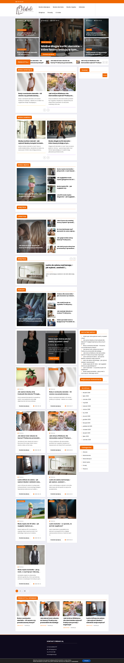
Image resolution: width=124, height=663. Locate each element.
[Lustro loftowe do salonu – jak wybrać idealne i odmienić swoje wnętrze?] (30, 465)
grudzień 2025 (87, 419)
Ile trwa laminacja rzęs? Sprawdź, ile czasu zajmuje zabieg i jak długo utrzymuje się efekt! (66, 230)
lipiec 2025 (86, 436)
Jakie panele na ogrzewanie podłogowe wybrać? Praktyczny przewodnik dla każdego (96, 53)
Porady (50, 13)
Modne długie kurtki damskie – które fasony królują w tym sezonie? (60, 142)
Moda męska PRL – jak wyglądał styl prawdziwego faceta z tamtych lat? (64, 187)
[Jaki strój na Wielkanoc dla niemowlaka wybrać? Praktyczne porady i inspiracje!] (62, 421)
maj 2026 (85, 403)
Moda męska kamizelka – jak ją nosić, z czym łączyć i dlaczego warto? (66, 170)
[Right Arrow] (106, 62)
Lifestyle (82, 7)
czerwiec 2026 (87, 399)
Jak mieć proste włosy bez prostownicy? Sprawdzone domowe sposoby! (66, 248)
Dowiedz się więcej (48, 54)
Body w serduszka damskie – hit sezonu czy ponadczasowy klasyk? (27, 53)
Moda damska (58, 7)
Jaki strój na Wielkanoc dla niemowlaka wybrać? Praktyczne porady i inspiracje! (64, 62)
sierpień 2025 (86, 433)
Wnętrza (42, 13)
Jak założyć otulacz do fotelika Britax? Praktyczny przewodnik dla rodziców (30, 320)
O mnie (58, 13)
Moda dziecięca (44, 7)
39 (24, 591)
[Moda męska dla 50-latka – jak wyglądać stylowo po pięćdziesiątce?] (30, 509)
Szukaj (85, 70)
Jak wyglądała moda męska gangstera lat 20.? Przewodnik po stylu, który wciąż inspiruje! (66, 179)
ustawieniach (75, 661)
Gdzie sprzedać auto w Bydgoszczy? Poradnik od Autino (65, 321)
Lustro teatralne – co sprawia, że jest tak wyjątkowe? (60, 266)
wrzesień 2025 (87, 429)
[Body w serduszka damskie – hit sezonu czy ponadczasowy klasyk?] (62, 377)
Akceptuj (86, 660)
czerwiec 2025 (87, 439)
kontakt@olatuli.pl (51, 654)
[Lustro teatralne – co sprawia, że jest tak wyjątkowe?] (62, 509)
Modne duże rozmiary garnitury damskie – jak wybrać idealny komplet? (58, 48)
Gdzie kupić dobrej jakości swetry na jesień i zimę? (59, 340)
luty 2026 (85, 413)
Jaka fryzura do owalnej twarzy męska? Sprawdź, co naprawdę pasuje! (65, 222)
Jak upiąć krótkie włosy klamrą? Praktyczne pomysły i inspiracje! (65, 239)
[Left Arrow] (103, 62)
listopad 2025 (86, 423)
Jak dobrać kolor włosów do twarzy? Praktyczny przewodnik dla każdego (33, 62)
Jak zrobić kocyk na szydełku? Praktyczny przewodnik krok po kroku (65, 304)
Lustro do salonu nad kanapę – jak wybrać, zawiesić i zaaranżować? (59, 481)
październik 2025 (87, 426)
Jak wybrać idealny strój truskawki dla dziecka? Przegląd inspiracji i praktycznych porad (26, 34)
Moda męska (71, 7)
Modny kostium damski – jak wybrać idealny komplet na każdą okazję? (31, 142)
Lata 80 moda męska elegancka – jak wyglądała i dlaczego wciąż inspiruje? (66, 196)
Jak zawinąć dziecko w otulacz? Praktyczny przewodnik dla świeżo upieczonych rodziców (64, 312)
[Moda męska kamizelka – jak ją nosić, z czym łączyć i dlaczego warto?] (30, 555)
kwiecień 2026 (87, 406)
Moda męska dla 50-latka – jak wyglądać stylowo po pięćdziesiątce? (30, 195)
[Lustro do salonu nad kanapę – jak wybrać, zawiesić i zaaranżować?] (62, 465)
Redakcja (20, 20)
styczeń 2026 (86, 416)
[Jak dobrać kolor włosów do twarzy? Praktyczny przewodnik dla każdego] (30, 421)
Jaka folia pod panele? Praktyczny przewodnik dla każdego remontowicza (96, 34)
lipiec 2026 (86, 396)
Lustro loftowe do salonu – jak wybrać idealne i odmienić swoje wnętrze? (94, 62)
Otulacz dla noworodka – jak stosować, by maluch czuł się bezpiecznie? (65, 295)
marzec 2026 (86, 409)
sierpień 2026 (86, 392)
